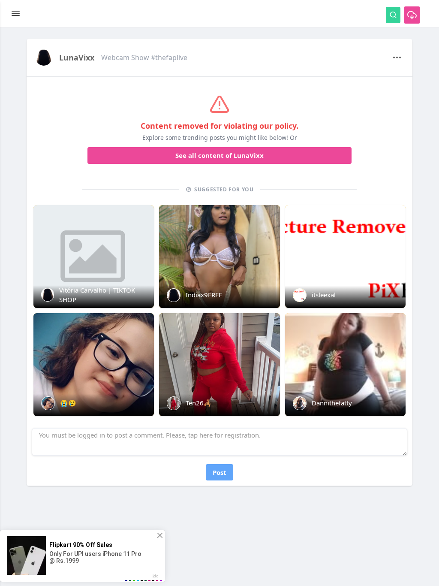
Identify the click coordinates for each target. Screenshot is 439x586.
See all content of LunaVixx (219, 155)
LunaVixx (76, 57)
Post (219, 472)
